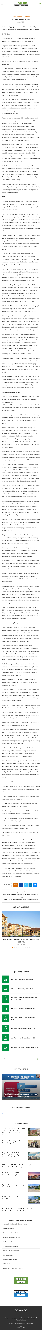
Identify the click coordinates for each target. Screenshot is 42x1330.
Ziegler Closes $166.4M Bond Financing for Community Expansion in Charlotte (11, 1155)
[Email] (25, 1310)
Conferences (13, 1318)
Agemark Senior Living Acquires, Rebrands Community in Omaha (13, 1186)
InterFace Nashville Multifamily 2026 (23, 1028)
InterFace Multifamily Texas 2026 (22, 988)
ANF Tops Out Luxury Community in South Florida (14, 1198)
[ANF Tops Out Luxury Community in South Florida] (34, 1200)
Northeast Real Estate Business (11, 1237)
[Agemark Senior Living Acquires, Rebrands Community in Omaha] (34, 1188)
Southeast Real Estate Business (11, 1242)
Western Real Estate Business (11, 1250)
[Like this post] (16, 885)
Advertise (27, 1318)
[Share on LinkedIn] (30, 885)
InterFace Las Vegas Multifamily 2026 (23, 1008)
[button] (3, 929)
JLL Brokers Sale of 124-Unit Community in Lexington (11, 1174)
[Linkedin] (21, 1310)
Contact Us (34, 1318)
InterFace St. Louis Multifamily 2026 (23, 1038)
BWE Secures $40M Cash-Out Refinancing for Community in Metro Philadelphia (17, 1166)
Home (6, 1318)
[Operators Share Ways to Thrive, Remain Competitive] (34, 1144)
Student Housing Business (10, 1228)
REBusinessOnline (8, 1255)
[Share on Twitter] (26, 885)
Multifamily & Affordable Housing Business (15, 1224)
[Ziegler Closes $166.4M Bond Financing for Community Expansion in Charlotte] (34, 1156)
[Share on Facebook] (21, 885)
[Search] (40, 4)
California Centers (8, 1264)
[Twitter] (16, 1310)
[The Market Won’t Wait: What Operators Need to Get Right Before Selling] (21, 924)
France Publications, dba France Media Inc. (23, 1323)
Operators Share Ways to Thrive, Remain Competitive (12, 1142)
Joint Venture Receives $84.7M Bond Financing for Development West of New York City (19, 1210)
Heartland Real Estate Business (11, 1233)
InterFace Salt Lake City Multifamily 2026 (24, 1047)
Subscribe (20, 1318)
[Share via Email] (35, 885)
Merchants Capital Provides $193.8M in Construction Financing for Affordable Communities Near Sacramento (14, 1132)
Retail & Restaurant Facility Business (13, 1268)
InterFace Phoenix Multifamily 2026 (22, 979)
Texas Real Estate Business (10, 1246)
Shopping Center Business (10, 1259)
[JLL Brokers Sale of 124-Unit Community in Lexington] (34, 1176)
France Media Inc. (21, 1320)
